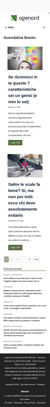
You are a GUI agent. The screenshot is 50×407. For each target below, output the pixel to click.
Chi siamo (8, 403)
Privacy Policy (30, 403)
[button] (44, 27)
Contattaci (41, 384)
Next (36, 259)
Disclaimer (41, 403)
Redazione (18, 403)
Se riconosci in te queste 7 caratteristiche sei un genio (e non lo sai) (23, 89)
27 (30, 259)
